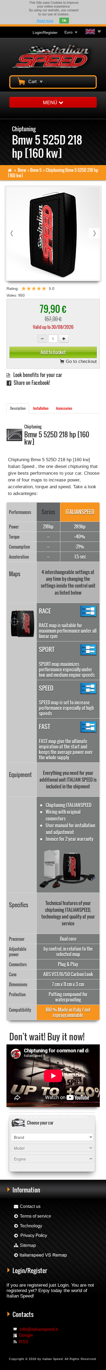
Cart (33, 81)
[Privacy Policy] (30, 1235)
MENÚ (51, 102)
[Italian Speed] (53, 56)
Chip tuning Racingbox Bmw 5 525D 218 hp (34, 1113)
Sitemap (27, 1245)
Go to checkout (80, 361)
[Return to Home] (10, 170)
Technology (30, 1226)
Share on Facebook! (30, 382)
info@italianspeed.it (39, 1329)
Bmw (22, 170)
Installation (40, 408)
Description (18, 408)
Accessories (64, 408)
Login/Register (45, 32)
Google (26, 1335)
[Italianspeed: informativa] (45, 21)
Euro (69, 32)
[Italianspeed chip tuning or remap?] (40, 1255)
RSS (23, 1341)
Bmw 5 (36, 170)
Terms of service (35, 1216)
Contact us (29, 1206)
